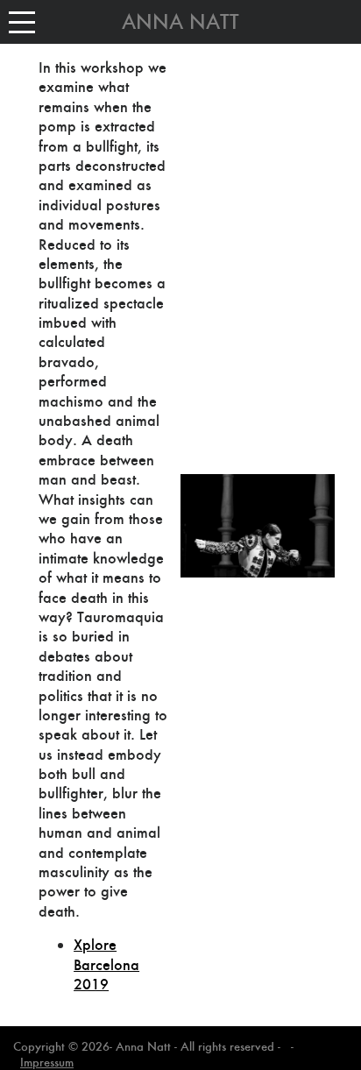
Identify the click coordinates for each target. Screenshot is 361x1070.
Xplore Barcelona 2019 (106, 964)
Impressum (47, 1062)
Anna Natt (180, 22)
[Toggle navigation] (22, 22)
